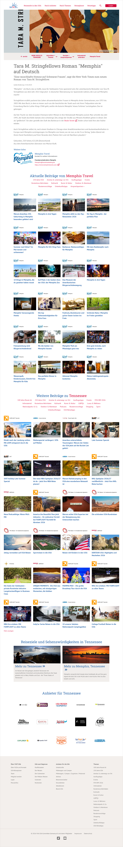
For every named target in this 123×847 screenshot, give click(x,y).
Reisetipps (91, 6)
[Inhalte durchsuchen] (100, 6)
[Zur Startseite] (13, 6)
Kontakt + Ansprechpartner (66, 56)
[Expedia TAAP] (42, 740)
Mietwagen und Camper (64, 770)
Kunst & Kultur (66, 183)
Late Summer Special (100, 440)
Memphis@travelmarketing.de (45, 162)
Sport (95, 820)
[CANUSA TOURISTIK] (42, 722)
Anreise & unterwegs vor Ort (57, 180)
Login (111, 6)
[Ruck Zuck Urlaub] (61, 722)
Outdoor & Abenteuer (83, 183)
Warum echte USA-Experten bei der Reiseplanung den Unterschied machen (75, 517)
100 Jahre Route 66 (99, 767)
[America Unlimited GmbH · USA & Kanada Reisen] (80, 722)
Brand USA (59, 789)
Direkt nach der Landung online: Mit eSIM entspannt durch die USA (17, 443)
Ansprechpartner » (77, 186)
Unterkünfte (60, 767)
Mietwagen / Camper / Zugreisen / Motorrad (70, 773)
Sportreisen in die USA (42, 552)
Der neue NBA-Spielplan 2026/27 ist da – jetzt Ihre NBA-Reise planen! (46, 481)
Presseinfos (14, 783)
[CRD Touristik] (99, 722)
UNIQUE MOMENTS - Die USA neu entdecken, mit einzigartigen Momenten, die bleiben (46, 588)
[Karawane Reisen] (99, 705)
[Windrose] (80, 705)
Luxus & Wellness (99, 801)
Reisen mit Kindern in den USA (74, 552)
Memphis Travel (95, 56)
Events (87, 180)
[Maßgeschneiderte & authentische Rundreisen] (23, 722)
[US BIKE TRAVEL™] (61, 740)
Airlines (58, 777)
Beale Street (69, 120)
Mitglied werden (16, 777)
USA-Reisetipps (98, 826)
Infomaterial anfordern (81, 56)
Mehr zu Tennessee (28, 666)
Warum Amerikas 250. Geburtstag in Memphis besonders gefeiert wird (23, 217)
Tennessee (78, 395)
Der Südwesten (40, 773)
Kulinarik (54, 183)
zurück (25, 56)
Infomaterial (97, 786)
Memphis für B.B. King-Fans (49, 247)
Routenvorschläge (45, 186)
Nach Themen (65, 6)
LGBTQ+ (96, 798)
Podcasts (96, 810)
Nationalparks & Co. (100, 804)
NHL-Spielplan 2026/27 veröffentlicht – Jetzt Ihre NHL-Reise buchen (104, 481)
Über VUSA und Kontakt (18, 767)
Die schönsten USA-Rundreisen (104, 514)
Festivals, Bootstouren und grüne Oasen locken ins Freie (73, 315)
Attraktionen (60, 786)
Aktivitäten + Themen (50, 56)
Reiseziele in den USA (32, 6)
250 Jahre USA (38, 180)
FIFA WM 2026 (98, 783)
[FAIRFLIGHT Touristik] (80, 740)
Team (12, 773)
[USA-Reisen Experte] (61, 705)
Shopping (96, 816)
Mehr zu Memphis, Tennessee (84, 666)
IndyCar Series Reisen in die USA (46, 624)
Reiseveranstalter (61, 780)
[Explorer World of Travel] (23, 740)
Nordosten (38, 783)
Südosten (38, 780)
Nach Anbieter (50, 6)
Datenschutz (88, 833)
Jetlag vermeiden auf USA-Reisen (17, 552)
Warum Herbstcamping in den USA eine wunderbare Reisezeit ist (75, 481)
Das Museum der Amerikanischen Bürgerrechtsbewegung (72, 282)
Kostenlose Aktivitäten (40, 183)
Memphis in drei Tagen (47, 214)
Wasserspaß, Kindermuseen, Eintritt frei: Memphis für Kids (25, 379)
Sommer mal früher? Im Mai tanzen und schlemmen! (23, 250)
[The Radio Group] (42, 705)
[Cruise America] (99, 740)
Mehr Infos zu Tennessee (37, 56)
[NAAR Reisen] (23, 705)
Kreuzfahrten (60, 783)
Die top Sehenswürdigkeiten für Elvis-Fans (47, 315)
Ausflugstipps (76, 180)
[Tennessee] (37, 654)
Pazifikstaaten (39, 767)
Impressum (78, 833)
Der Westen (38, 770)
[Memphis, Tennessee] (85, 654)
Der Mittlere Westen (41, 777)
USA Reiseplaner (16, 770)
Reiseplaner (79, 6)
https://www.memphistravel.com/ (46, 165)
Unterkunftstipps (61, 186)
